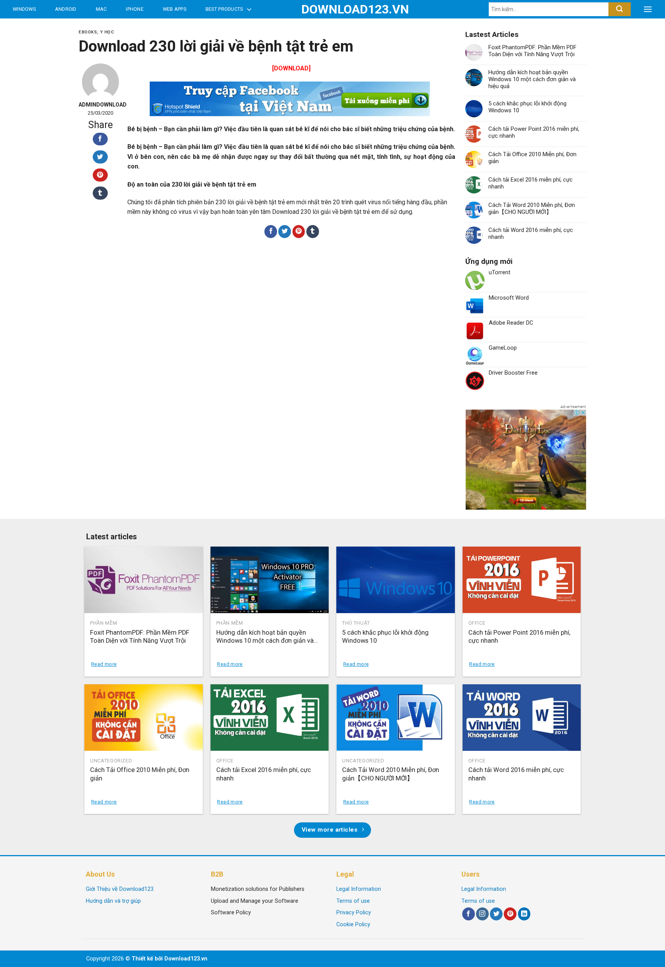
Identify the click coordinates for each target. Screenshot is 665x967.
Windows (24, 9)
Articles (26, 27)
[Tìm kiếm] (619, 9)
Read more (104, 664)
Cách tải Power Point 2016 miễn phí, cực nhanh (533, 132)
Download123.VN (332, 9)
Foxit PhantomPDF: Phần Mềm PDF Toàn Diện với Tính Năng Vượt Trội (532, 51)
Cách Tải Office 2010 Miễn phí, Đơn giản (532, 158)
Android (66, 9)
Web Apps (174, 9)
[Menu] (647, 9)
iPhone (135, 9)
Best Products (224, 9)
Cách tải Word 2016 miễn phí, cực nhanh (530, 233)
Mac (101, 9)
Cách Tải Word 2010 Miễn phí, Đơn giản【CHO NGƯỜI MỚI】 (531, 208)
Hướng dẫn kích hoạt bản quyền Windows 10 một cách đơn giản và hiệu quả (532, 79)
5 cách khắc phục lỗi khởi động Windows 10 (527, 107)
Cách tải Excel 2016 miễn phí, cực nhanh (530, 183)
